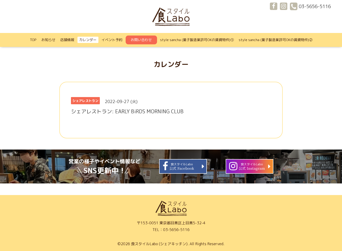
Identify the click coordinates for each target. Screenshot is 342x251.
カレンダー (88, 39)
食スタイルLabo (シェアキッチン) (159, 243)
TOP (33, 39)
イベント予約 (111, 39)
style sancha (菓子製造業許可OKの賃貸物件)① (197, 39)
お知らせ (48, 39)
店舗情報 (67, 39)
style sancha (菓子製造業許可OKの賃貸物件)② (275, 39)
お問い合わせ (141, 39)
